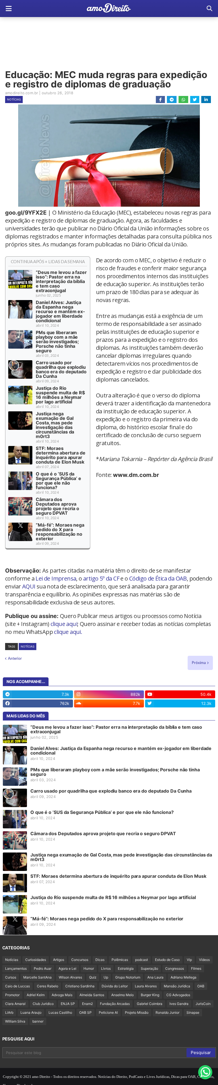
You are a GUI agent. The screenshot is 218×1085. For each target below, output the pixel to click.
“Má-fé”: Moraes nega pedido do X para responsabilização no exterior (60, 532)
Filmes (196, 968)
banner (37, 1021)
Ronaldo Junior (167, 1012)
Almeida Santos (91, 995)
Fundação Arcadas (115, 1004)
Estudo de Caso (167, 960)
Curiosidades (35, 960)
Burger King (150, 995)
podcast (141, 960)
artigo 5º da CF (101, 578)
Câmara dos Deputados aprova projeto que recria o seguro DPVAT (57, 506)
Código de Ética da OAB (158, 578)
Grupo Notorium (127, 977)
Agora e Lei (67, 968)
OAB (200, 986)
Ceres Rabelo (47, 986)
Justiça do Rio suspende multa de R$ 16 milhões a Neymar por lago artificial (60, 395)
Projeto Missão (136, 1012)
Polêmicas (120, 960)
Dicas (99, 960)
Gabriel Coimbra (149, 1004)
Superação (149, 968)
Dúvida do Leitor (115, 986)
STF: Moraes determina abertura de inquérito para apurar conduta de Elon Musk (60, 455)
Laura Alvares (146, 986)
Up (106, 977)
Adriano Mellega (183, 977)
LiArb (9, 1012)
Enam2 (87, 1004)
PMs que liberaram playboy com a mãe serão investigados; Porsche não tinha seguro (57, 341)
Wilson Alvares (70, 977)
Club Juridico (43, 1004)
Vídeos (204, 960)
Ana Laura (155, 977)
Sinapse (192, 1012)
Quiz (93, 977)
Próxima (199, 662)
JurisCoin (203, 1004)
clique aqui (64, 624)
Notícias (14, 99)
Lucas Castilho (60, 1012)
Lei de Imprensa (55, 578)
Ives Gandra (178, 1004)
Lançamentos (16, 968)
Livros (106, 968)
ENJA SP (68, 1004)
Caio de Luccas (17, 986)
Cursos (10, 977)
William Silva (15, 1021)
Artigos (58, 960)
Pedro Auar (42, 968)
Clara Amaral (15, 1004)
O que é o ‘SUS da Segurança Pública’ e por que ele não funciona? (58, 481)
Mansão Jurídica (177, 986)
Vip (189, 960)
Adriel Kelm (36, 995)
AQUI (28, 586)
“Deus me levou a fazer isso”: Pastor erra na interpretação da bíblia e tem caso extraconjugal (61, 281)
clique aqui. (68, 632)
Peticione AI (108, 1012)
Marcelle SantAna (37, 977)
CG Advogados (178, 995)
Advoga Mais (62, 995)
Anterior (15, 658)
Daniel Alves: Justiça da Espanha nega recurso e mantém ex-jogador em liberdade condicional (60, 311)
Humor (88, 968)
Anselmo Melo (122, 995)
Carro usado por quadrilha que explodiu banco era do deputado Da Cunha (61, 369)
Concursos (79, 960)
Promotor (12, 995)
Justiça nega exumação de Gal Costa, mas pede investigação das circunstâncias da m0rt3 (55, 425)
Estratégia (126, 968)
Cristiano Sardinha (80, 986)
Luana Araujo (30, 1012)
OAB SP (85, 1012)
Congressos (174, 968)
